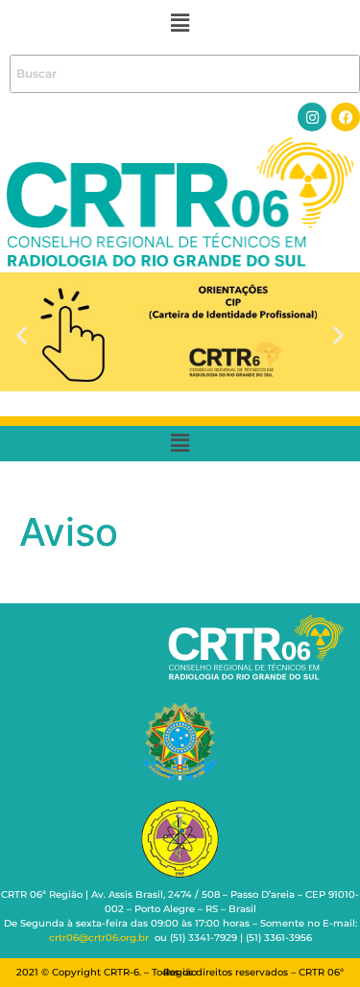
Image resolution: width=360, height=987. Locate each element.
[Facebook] (345, 117)
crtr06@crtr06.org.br (99, 937)
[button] (179, 22)
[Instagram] (312, 117)
